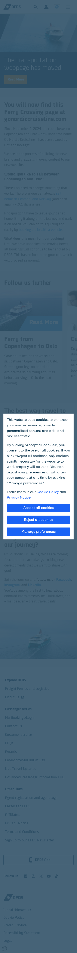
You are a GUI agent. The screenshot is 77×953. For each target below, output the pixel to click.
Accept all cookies (38, 508)
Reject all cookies (38, 520)
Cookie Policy (48, 492)
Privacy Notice (19, 497)
